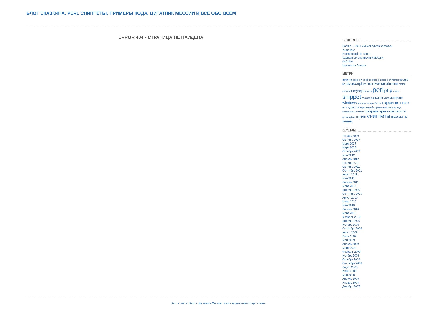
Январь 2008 (350, 282)
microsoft (347, 91)
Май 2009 (348, 240)
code (365, 79)
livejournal (381, 83)
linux (370, 83)
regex (396, 91)
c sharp (382, 79)
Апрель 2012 (350, 159)
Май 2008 (348, 275)
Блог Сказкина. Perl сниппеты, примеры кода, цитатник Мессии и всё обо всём (131, 13)
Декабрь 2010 (351, 190)
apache (347, 79)
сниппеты (378, 116)
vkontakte (396, 98)
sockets (366, 98)
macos (393, 83)
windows (349, 103)
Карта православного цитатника (245, 303)
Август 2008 (350, 267)
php (388, 90)
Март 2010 (349, 213)
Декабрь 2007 (351, 286)
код (399, 107)
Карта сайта (179, 303)
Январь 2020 (350, 135)
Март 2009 (349, 247)
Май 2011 (348, 178)
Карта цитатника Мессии (205, 303)
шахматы (399, 117)
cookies (373, 79)
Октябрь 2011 (351, 166)
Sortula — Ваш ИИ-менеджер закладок (367, 46)
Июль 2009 (349, 236)
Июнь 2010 (349, 201)
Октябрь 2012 (351, 151)
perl (378, 89)
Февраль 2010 (351, 217)
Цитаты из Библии (354, 65)
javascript (354, 83)
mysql (357, 91)
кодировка (348, 111)
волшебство (374, 103)
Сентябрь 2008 (352, 263)
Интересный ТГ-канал (356, 53)
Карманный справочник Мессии (362, 57)
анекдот (362, 103)
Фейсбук (347, 61)
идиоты (353, 107)
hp (343, 83)
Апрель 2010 (350, 209)
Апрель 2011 (350, 182)
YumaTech (348, 50)
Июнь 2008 (349, 271)
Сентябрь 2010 (352, 193)
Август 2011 (349, 174)
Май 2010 (348, 205)
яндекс (347, 121)
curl (389, 79)
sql (372, 98)
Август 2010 (350, 197)
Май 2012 (348, 155)
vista (386, 98)
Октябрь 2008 (351, 259)
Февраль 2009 (351, 251)
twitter (379, 98)
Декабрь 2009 (351, 220)
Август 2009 (350, 232)
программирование (379, 111)
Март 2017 (349, 143)
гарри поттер (395, 102)
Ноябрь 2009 (350, 224)
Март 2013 (349, 147)
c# (360, 79)
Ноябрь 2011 (350, 162)
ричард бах (348, 117)
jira (364, 83)
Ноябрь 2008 (350, 255)
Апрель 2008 (350, 278)
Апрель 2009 (350, 244)
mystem (367, 91)
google (403, 79)
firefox (395, 79)
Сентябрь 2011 (352, 170)
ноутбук (359, 111)
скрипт (361, 117)
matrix (402, 83)
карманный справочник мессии (378, 107)
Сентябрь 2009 (352, 228)
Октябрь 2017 (351, 139)
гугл (344, 107)
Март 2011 (349, 186)
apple (355, 79)
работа (400, 111)
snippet (351, 97)
